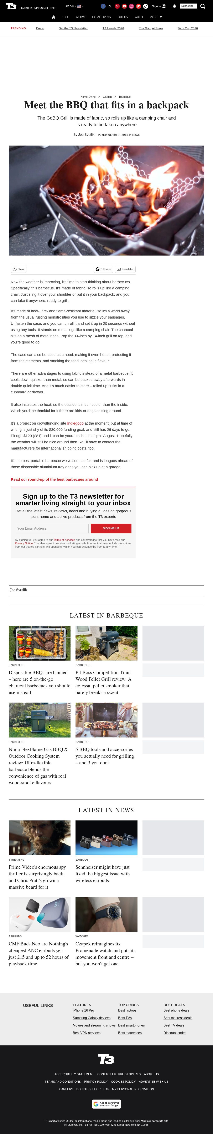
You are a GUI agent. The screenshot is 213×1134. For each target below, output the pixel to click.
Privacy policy (96, 1081)
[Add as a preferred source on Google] (106, 1104)
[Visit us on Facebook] (103, 6)
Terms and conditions (63, 1081)
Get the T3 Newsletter (73, 28)
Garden (107, 96)
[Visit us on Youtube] (124, 6)
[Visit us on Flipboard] (138, 6)
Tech (65, 17)
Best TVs (125, 1018)
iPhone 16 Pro (83, 1010)
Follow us (105, 269)
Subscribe (187, 6)
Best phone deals (176, 1010)
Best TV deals (173, 1025)
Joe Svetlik (86, 134)
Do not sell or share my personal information (115, 1089)
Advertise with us (153, 1081)
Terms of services (64, 539)
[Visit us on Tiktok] (145, 6)
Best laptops (127, 1010)
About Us (151, 1074)
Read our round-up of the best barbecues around (54, 479)
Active (80, 17)
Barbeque (125, 96)
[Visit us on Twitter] (110, 6)
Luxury (123, 17)
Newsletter (128, 269)
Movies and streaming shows (94, 1025)
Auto (139, 17)
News (136, 134)
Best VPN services (86, 1033)
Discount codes (174, 1033)
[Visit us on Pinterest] (117, 6)
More (154, 17)
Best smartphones (131, 1025)
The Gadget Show (151, 28)
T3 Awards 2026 (113, 28)
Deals (40, 28)
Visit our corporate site (154, 1121)
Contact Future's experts (119, 1074)
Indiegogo (75, 423)
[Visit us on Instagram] (131, 6)
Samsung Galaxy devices (91, 1018)
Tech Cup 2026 (188, 28)
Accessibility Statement (74, 1074)
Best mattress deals (177, 1018)
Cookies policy (123, 1081)
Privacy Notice (24, 543)
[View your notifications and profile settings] (174, 6)
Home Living (101, 17)
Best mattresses (130, 1033)
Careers (66, 1089)
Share (21, 269)
